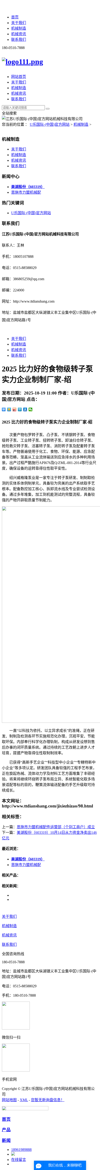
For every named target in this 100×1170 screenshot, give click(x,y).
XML (24, 1100)
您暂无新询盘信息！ (47, 1100)
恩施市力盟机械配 (26, 192)
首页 (15, 17)
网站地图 (9, 1100)
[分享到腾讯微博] (20, 409)
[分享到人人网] (25, 409)
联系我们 (18, 40)
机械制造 (18, 28)
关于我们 (18, 23)
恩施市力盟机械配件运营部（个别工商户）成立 (56, 827)
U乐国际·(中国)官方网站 (50, 124)
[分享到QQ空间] (9, 409)
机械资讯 (18, 34)
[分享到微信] (31, 409)
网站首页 (18, 77)
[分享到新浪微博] (15, 409)
